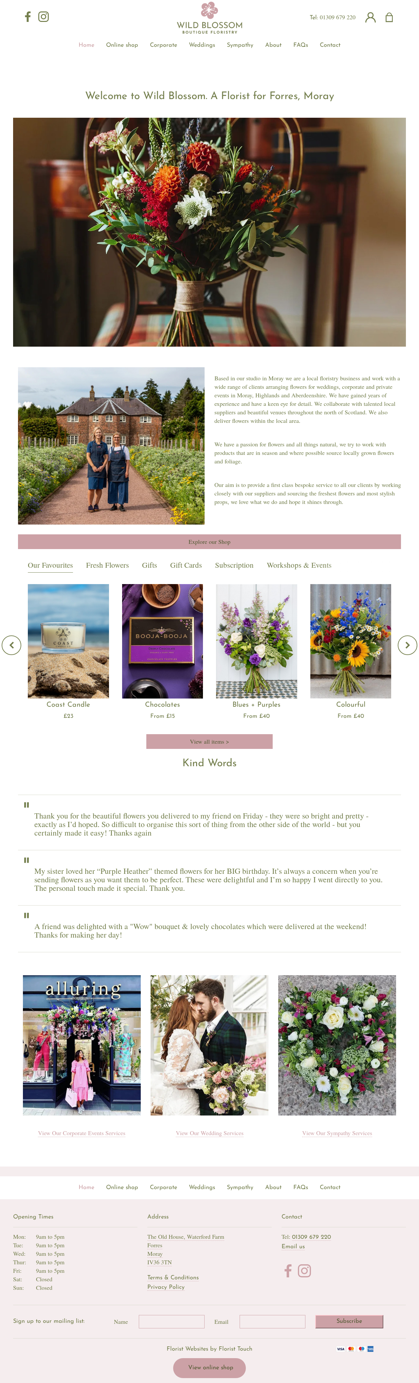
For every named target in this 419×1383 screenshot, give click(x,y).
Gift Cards (186, 565)
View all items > (209, 741)
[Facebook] (28, 17)
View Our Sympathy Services (337, 1133)
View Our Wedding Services (210, 1133)
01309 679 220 (337, 17)
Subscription (234, 565)
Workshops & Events (299, 565)
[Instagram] (43, 17)
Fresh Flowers (107, 565)
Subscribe (349, 1321)
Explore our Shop (209, 541)
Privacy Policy (166, 1287)
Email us (293, 1247)
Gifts (149, 565)
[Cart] (393, 17)
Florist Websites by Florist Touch (209, 1349)
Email (221, 1321)
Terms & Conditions (173, 1278)
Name (121, 1321)
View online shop (210, 1368)
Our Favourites (50, 565)
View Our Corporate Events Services (81, 1133)
